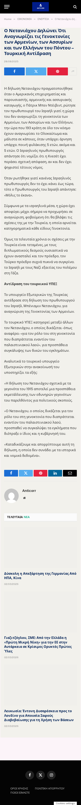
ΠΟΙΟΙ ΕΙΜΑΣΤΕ (20, 792)
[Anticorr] (40, 6)
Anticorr (29, 491)
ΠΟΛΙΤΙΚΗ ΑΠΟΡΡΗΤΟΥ (49, 788)
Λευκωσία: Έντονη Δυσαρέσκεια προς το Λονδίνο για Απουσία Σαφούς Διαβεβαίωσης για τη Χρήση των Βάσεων (39, 715)
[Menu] (7, 6)
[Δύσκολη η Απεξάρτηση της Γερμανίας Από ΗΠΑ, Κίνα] (40, 547)
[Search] (74, 6)
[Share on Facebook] (14, 71)
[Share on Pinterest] (57, 71)
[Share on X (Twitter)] (36, 71)
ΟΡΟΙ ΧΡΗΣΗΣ (19, 788)
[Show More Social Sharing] (73, 71)
